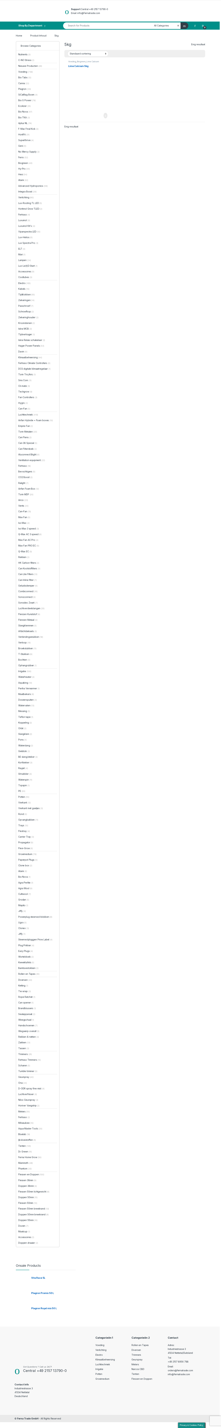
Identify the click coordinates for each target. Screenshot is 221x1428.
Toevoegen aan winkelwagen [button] (100, 115)
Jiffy (22, 911)
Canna (23, 83)
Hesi (22, 174)
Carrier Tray (26, 836)
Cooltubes (25, 277)
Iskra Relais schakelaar (31, 340)
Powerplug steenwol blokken (35, 916)
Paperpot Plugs (28, 859)
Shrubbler (25, 773)
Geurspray (26, 1077)
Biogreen (81, 61)
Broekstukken (27, 648)
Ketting (23, 985)
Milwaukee (25, 1122)
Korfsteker (25, 762)
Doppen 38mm (27, 1186)
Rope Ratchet (26, 996)
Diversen (25, 979)
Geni (22, 145)
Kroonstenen (26, 323)
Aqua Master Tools (30, 1128)
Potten (23, 796)
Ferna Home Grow (29, 1157)
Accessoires (26, 271)
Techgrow (25, 391)
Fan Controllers (27, 397)
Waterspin (25, 779)
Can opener (25, 1002)
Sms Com (24, 380)
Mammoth (25, 1162)
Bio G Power (27, 100)
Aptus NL (25, 123)
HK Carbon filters (28, 562)
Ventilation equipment (31, 460)
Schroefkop (26, 311)
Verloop (24, 642)
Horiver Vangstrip (28, 1105)
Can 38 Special (27, 443)
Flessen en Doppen (31, 1174)
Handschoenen (28, 1025)
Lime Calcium (92, 61)
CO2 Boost (25, 477)
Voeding (72, 61)
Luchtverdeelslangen (31, 608)
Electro (24, 283)
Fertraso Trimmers (29, 1059)
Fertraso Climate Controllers (34, 363)
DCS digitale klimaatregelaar (34, 368)
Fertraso (24, 214)
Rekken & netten (28, 1036)
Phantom (25, 1168)
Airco (23, 500)
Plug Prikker (26, 945)
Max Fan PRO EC (28, 545)
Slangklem (25, 734)
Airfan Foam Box (28, 488)
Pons (22, 739)
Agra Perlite (25, 882)
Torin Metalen (27, 431)
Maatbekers (26, 694)
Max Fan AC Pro (28, 540)
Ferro (23, 157)
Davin (22, 351)
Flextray (24, 831)
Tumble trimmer (27, 1071)
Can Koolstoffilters (29, 568)
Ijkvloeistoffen (27, 1139)
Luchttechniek (28, 414)
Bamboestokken (28, 968)
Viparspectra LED (29, 231)
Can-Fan (24, 408)
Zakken (24, 1042)
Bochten (24, 659)
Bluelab (24, 1134)
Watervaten (26, 705)
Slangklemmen (27, 625)
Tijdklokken (26, 294)
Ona (22, 1082)
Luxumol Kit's (26, 226)
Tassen (23, 1048)
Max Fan (24, 517)
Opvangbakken (28, 819)
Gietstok (24, 751)
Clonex (23, 928)
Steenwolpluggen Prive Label (35, 939)
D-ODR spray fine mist (31, 1088)
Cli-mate (24, 386)
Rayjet (23, 768)
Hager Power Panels (31, 345)
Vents (23, 505)
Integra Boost (27, 191)
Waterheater (26, 676)
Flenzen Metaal (28, 619)
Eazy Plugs (25, 951)
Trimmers (25, 1054)
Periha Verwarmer (29, 688)
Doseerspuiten (27, 699)
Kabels (23, 288)
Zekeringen (26, 300)
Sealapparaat (26, 1014)
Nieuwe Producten (30, 66)
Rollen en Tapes (28, 973)
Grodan (23, 899)
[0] (203, 25)
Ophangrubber (27, 665)
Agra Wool (25, 888)
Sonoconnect (27, 597)
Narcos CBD (138, 1369)
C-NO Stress (26, 60)
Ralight (23, 483)
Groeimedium (27, 854)
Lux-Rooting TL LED (30, 203)
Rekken (23, 557)
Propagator (25, 842)
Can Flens (25, 437)
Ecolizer (24, 106)
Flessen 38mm (27, 1180)
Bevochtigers (26, 471)
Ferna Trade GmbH (28, 1418)
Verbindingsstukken (30, 636)
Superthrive (26, 140)
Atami (23, 180)
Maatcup (24, 1231)
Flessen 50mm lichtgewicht (33, 1191)
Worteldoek (26, 956)
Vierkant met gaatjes (30, 808)
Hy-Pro (24, 168)
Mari (21, 254)
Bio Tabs (24, 77)
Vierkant (24, 802)
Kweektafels (26, 962)
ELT (21, 248)
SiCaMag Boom (28, 94)
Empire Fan (25, 426)
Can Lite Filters (27, 574)
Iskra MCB (25, 328)
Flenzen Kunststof (29, 614)
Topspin (23, 785)
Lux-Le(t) (23, 265)
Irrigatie (24, 671)
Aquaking (25, 682)
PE (21, 791)
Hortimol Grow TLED (30, 208)
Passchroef (25, 305)
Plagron (24, 89)
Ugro (22, 922)
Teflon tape (25, 717)
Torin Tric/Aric (27, 374)
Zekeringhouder (28, 317)
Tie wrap (24, 991)
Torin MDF (25, 494)
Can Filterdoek (27, 448)
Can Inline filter (27, 580)
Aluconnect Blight (28, 454)
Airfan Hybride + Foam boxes (35, 420)
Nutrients (24, 54)
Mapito (23, 905)
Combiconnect (28, 591)
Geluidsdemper (28, 585)
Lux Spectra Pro (28, 243)
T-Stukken (25, 654)
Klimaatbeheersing (30, 357)
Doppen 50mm (28, 1197)
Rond (22, 814)
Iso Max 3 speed (28, 528)
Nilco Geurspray (28, 1099)
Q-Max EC (25, 551)
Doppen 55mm (28, 1220)
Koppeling (25, 722)
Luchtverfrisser (27, 1094)
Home (19, 35)
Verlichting (26, 197)
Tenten (24, 1145)
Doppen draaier (28, 1242)
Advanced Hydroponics (33, 185)
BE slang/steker (28, 756)
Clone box (25, 865)
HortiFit (23, 134)
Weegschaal (26, 1019)
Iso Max (23, 522)
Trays (23, 825)
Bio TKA (24, 117)
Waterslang (25, 745)
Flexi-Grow (25, 848)
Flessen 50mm (27, 1203)
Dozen (23, 1225)
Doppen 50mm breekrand (33, 1214)
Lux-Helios (25, 237)
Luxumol (24, 220)
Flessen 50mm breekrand (33, 1208)
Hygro (23, 403)
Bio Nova (25, 111)
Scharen (24, 1065)
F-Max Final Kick (28, 128)
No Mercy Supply (28, 151)
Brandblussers (27, 1008)
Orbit (22, 728)
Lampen (24, 260)
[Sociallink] (16, 1402)
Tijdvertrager (26, 334)
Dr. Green (25, 1151)
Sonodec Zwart (28, 602)
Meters (24, 1111)
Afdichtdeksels (27, 631)
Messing (24, 711)
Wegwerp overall (28, 1031)
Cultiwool (24, 894)
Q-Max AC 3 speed (30, 534)
